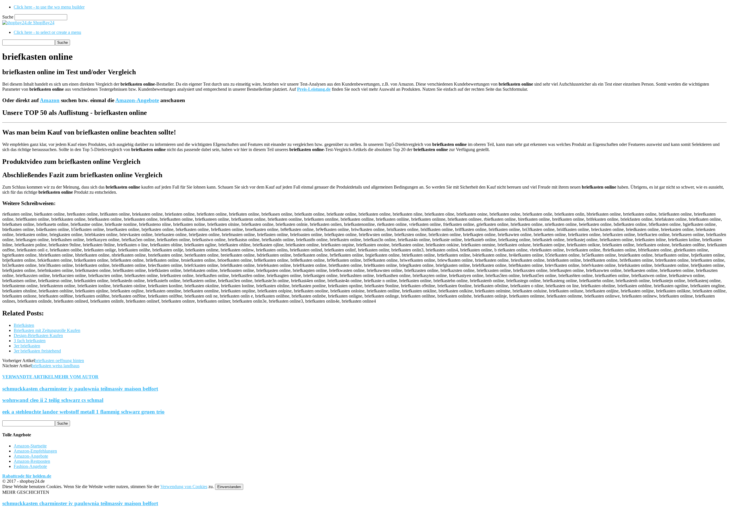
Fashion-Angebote (30, 466)
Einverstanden (229, 487)
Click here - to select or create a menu (47, 32)
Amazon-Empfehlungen (35, 451)
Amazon (50, 100)
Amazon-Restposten (32, 461)
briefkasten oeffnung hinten (59, 360)
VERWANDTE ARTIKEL (28, 376)
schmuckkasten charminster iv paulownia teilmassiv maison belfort (80, 389)
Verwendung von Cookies (183, 486)
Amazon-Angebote (137, 100)
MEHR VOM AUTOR (76, 376)
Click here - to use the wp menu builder (49, 7)
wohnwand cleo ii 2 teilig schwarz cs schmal (52, 400)
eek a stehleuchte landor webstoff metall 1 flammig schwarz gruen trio (83, 412)
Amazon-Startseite (30, 445)
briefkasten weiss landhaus (55, 365)
